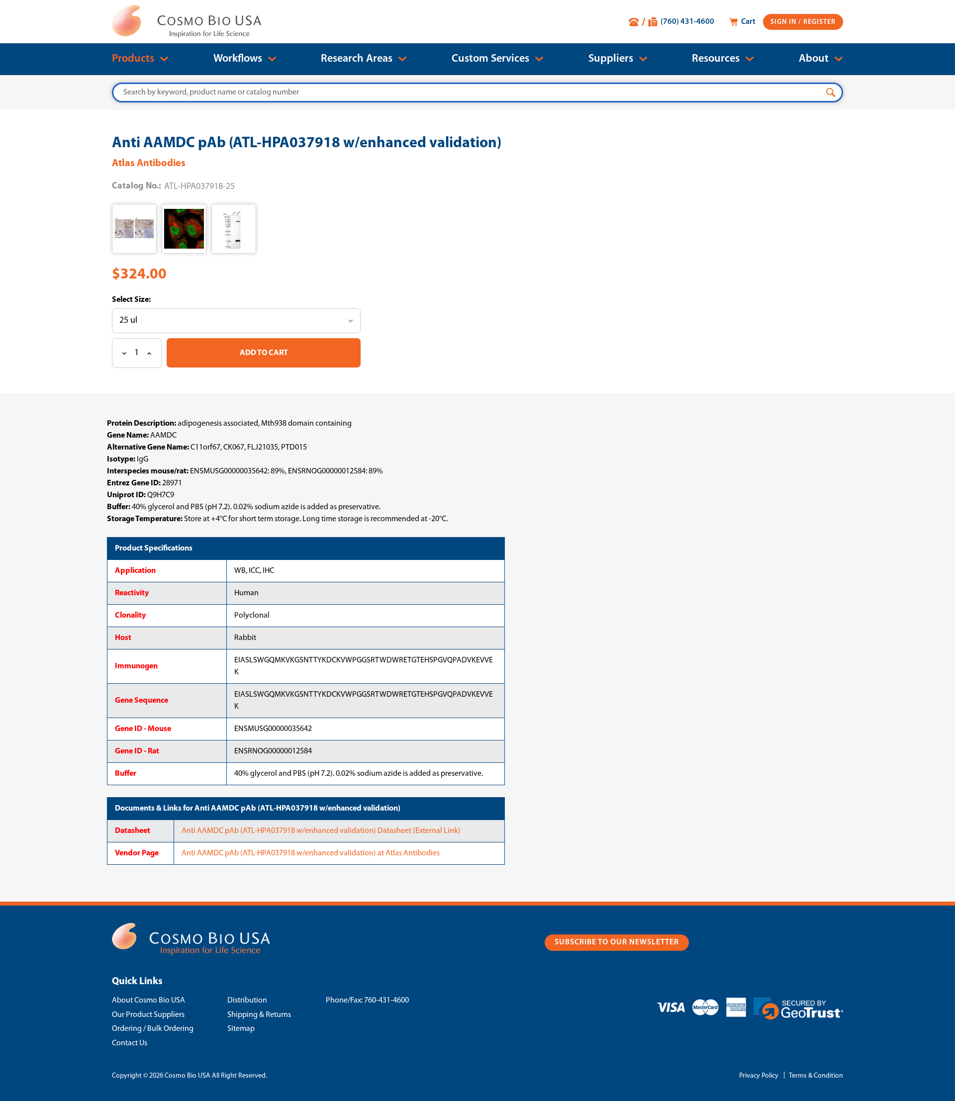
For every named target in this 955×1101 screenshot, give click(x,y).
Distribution (247, 1001)
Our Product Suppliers (148, 1015)
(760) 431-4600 (687, 22)
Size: (142, 300)
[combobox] (477, 92)
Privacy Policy (758, 1076)
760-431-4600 (386, 1001)
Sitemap (241, 1029)
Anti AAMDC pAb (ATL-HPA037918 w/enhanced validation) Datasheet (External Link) (321, 831)
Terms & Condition (816, 1076)
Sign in (784, 22)
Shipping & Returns (259, 1015)
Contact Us (129, 1043)
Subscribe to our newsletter (617, 942)
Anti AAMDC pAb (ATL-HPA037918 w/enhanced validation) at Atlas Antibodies (311, 853)
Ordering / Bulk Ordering (152, 1029)
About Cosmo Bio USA (148, 1001)
